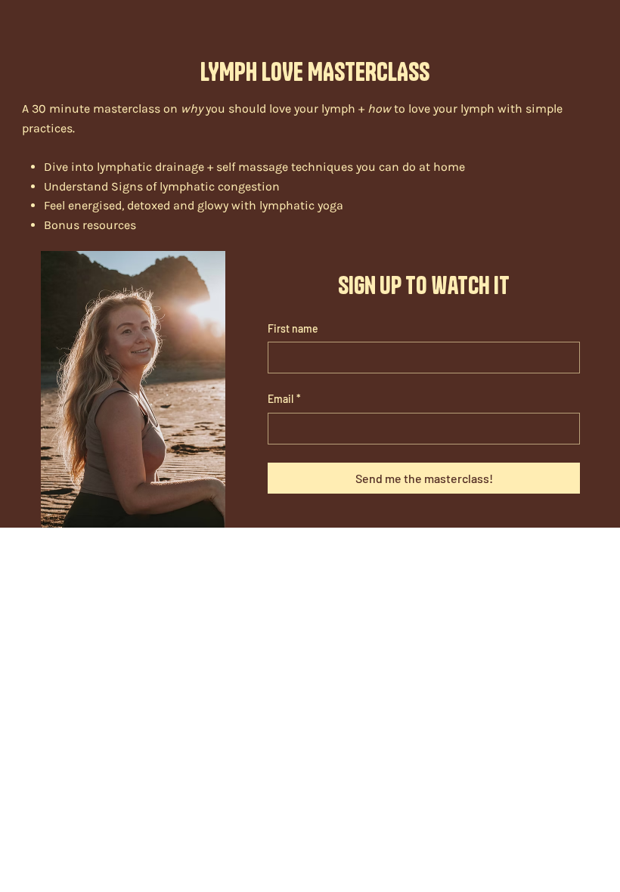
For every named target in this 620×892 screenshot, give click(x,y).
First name (293, 328)
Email (284, 398)
